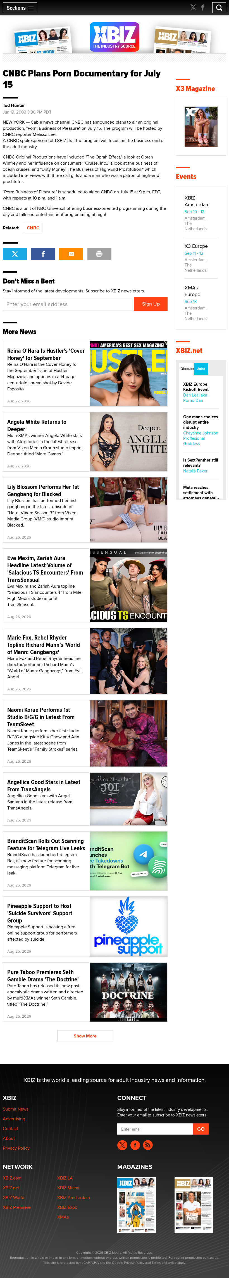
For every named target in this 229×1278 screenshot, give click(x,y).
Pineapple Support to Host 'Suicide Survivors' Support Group (39, 913)
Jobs (201, 368)
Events (186, 176)
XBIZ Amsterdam (197, 201)
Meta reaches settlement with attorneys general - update (201, 495)
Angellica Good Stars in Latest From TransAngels (43, 785)
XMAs (63, 1217)
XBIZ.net (189, 350)
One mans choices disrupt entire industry (200, 422)
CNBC (33, 228)
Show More (85, 1036)
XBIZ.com (12, 1178)
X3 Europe (196, 245)
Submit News (15, 1109)
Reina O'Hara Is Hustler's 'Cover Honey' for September (46, 354)
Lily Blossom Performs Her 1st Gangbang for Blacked (43, 490)
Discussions (186, 368)
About (9, 1138)
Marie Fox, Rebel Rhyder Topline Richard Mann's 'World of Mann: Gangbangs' (43, 644)
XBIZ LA (65, 1178)
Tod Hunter (14, 105)
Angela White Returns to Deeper (36, 425)
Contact (10, 1128)
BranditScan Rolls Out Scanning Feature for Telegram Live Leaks (46, 844)
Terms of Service (164, 1262)
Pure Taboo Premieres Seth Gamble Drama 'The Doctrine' (43, 975)
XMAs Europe (192, 291)
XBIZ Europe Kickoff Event (196, 387)
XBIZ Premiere (17, 1207)
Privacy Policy (16, 1148)
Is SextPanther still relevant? (200, 463)
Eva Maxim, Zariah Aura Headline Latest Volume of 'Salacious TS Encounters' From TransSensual (45, 568)
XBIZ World (13, 1197)
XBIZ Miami (68, 1188)
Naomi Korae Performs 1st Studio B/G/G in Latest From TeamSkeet (41, 717)
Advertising (14, 1119)
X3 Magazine (195, 88)
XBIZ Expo (67, 1207)
